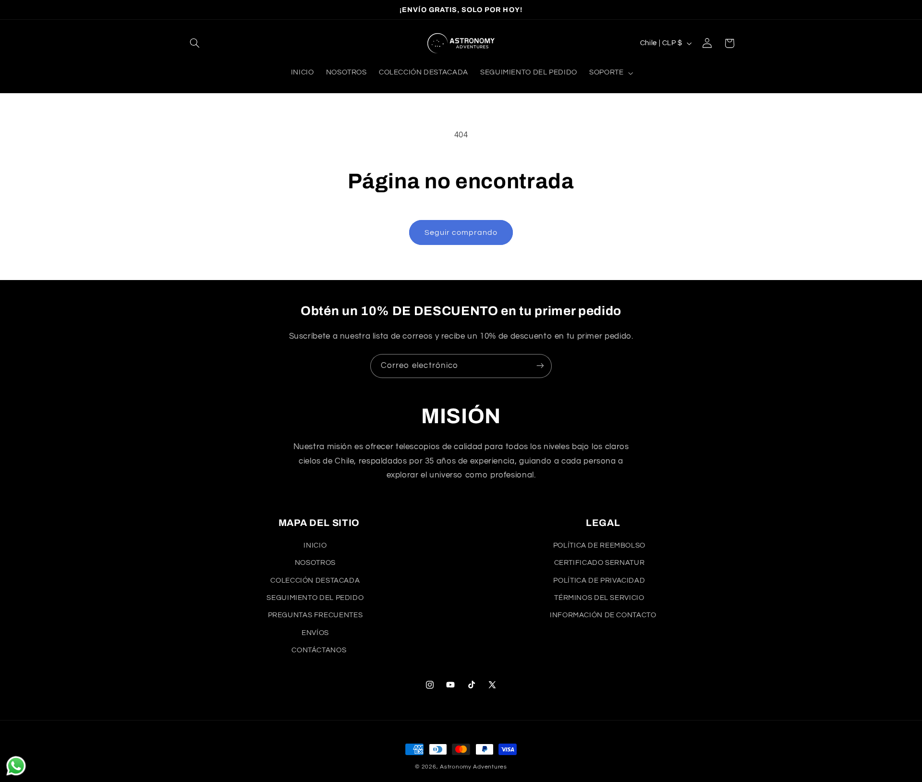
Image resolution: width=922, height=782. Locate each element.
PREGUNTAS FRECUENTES (315, 615)
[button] (195, 43)
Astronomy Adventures (473, 767)
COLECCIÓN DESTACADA (315, 580)
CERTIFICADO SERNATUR (599, 562)
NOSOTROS (315, 562)
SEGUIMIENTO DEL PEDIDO (315, 597)
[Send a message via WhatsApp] (16, 766)
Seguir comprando (461, 232)
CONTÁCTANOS (318, 650)
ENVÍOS (315, 632)
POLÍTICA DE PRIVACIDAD (599, 580)
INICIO (315, 545)
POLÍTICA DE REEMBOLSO (599, 545)
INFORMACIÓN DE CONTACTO (603, 615)
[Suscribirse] (540, 366)
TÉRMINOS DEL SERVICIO (599, 597)
